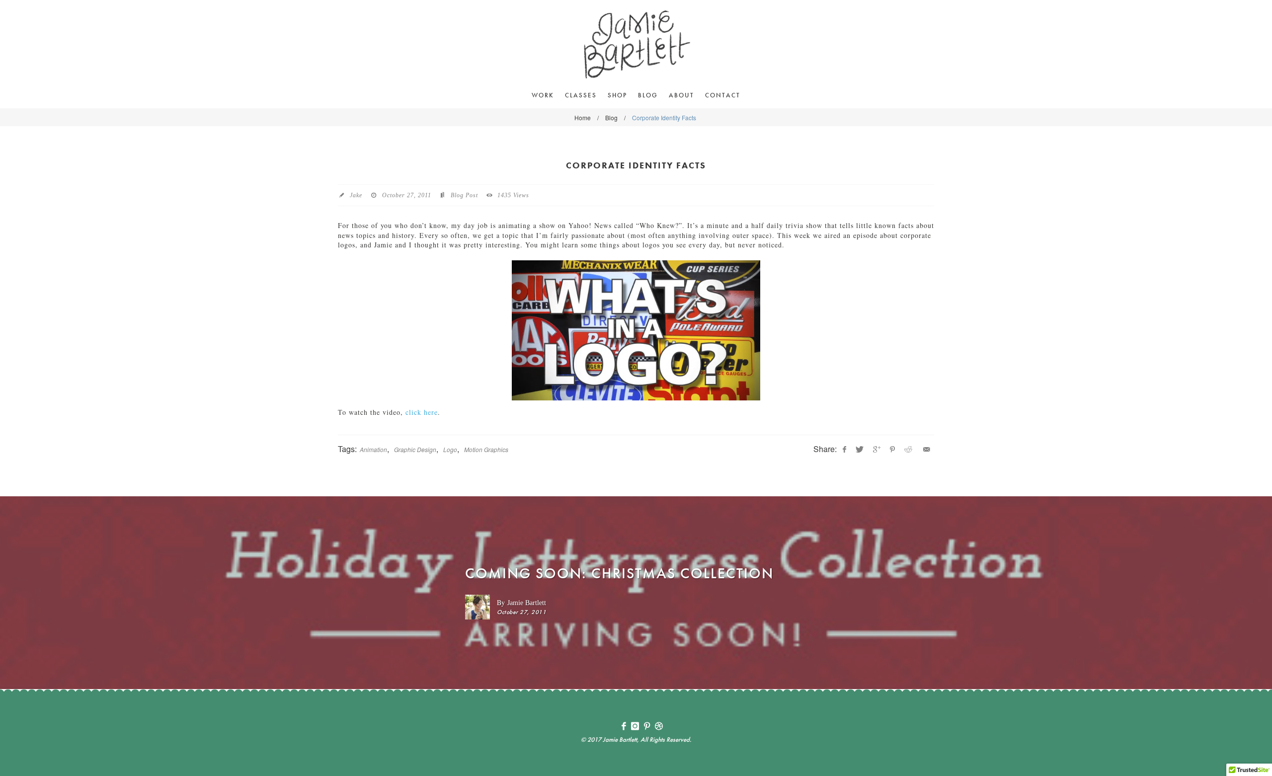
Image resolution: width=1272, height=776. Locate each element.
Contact (722, 95)
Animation (373, 449)
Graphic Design (415, 449)
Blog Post (464, 195)
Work (543, 95)
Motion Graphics (486, 449)
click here (421, 412)
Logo (450, 449)
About (681, 95)
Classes (581, 95)
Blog (648, 95)
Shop (617, 95)
